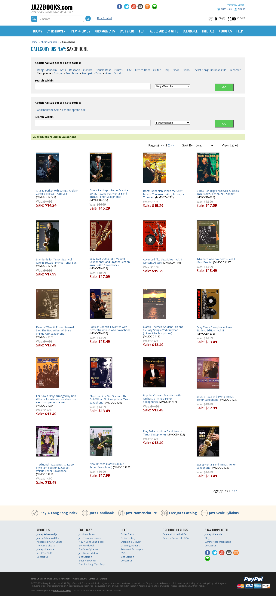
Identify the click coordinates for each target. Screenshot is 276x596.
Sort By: (187, 145)
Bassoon (74, 70)
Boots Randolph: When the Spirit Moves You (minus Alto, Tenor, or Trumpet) (163, 194)
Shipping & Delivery (131, 541)
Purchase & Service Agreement (57, 578)
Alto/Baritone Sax (47, 110)
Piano (186, 70)
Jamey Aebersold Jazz (48, 534)
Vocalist (119, 73)
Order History (128, 538)
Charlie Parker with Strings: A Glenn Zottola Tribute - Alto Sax (57, 192)
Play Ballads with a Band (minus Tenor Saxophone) (162, 432)
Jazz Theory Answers (89, 538)
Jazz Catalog (85, 556)
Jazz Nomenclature (141, 513)
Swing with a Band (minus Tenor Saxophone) (216, 466)
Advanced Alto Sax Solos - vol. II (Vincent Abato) (162, 261)
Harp (166, 70)
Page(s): (153, 145)
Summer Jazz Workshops (218, 541)
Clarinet (87, 70)
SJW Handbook (86, 545)
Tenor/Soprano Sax (73, 110)
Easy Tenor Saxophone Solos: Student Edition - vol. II (215, 328)
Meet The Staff (44, 553)
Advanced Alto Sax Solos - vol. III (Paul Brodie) (216, 260)
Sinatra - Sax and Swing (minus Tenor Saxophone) (215, 398)
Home (34, 42)
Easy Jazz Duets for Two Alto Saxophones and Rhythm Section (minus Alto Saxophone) (110, 262)
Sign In (241, 9)
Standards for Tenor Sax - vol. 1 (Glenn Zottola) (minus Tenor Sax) (56, 261)
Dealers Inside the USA (175, 534)
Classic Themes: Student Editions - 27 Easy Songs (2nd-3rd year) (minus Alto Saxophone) (164, 330)
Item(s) (221, 18)
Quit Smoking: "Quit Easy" (92, 564)
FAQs (123, 553)
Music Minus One (50, 42)
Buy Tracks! (104, 18)
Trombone (71, 73)
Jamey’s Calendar (46, 549)
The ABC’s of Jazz (46, 545)
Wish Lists (226, 9)
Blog (207, 538)
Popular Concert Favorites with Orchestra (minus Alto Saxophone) (110, 328)
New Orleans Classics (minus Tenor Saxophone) (107, 465)
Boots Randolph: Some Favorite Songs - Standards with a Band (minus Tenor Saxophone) (109, 193)
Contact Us (42, 556)
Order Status (127, 534)
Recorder (235, 70)
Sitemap (103, 578)
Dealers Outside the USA (176, 538)
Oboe (175, 70)
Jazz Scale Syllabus (224, 513)
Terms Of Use (37, 578)
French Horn (142, 70)
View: (225, 145)
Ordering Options (130, 545)
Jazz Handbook (102, 513)
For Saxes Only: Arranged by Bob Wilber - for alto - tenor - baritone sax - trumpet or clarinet (56, 399)
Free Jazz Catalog (183, 513)
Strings (57, 73)
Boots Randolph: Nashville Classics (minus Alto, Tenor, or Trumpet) (218, 192)
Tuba (98, 73)
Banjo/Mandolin (46, 70)
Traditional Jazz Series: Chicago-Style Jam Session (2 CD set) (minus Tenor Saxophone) (55, 468)
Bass (62, 70)
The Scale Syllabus (88, 549)
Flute (128, 70)
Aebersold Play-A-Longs (49, 541)
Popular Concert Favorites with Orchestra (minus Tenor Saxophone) (162, 399)
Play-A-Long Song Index (58, 513)
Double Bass (103, 70)
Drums (118, 70)
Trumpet (86, 73)
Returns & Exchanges (132, 549)
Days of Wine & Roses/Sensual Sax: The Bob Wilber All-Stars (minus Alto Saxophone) (55, 330)
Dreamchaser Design (62, 590)
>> (172, 145)
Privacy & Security (79, 578)
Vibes (107, 73)
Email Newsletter (87, 560)
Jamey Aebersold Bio (48, 538)
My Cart (241, 18)
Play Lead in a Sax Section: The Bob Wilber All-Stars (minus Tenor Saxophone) (110, 399)
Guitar (156, 70)
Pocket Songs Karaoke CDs (209, 70)
